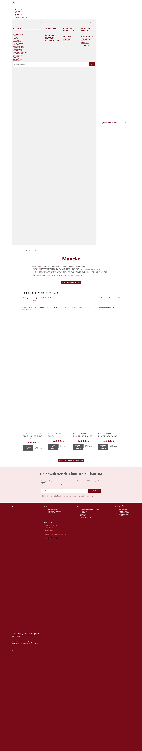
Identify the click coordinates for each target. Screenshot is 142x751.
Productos (19, 28)
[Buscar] (92, 64)
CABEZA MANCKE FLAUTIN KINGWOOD (107, 435)
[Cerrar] (14, 22)
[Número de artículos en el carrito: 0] (93, 22)
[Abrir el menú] (13, 2)
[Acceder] (90, 22)
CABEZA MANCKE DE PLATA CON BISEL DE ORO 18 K (32, 436)
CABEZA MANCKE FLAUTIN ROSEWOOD (82, 435)
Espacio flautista (68, 29)
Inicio (23, 251)
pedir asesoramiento (71, 283)
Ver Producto (39, 448)
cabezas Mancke (39, 266)
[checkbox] (49, 298)
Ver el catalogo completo (71, 461)
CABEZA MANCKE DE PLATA (57, 435)
